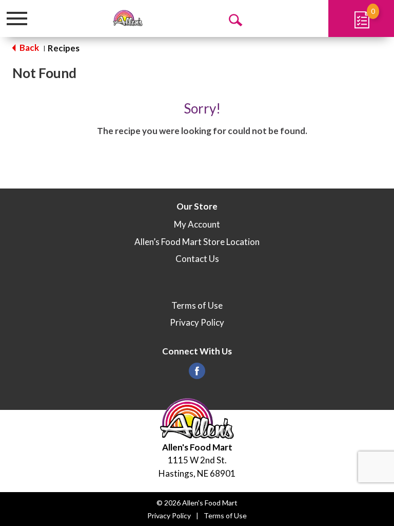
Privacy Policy (197, 322)
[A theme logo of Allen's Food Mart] (127, 18)
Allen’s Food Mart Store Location (197, 241)
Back (28, 47)
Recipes (64, 48)
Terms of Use (197, 305)
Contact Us (197, 258)
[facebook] (197, 373)
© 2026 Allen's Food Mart (197, 502)
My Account (197, 224)
